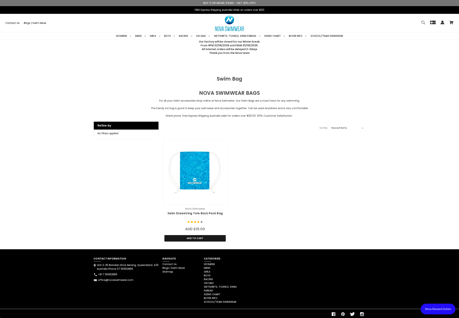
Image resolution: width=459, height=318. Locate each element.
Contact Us (12, 23)
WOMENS (122, 36)
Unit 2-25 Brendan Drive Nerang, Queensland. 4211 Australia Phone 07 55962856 (127, 267)
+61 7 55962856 (107, 274)
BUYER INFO (296, 36)
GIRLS (153, 36)
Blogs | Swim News (35, 23)
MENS (138, 36)
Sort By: (324, 128)
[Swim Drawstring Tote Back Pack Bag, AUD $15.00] (195, 172)
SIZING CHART (272, 36)
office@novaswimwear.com (115, 280)
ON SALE (201, 36)
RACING (184, 36)
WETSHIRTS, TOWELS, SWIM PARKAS (235, 36)
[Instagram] (362, 314)
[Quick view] (195, 201)
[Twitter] (352, 314)
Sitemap (167, 271)
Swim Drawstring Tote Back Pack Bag (195, 213)
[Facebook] (333, 314)
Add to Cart (195, 238)
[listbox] (347, 128)
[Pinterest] (343, 314)
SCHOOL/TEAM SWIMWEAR (327, 36)
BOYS (168, 36)
